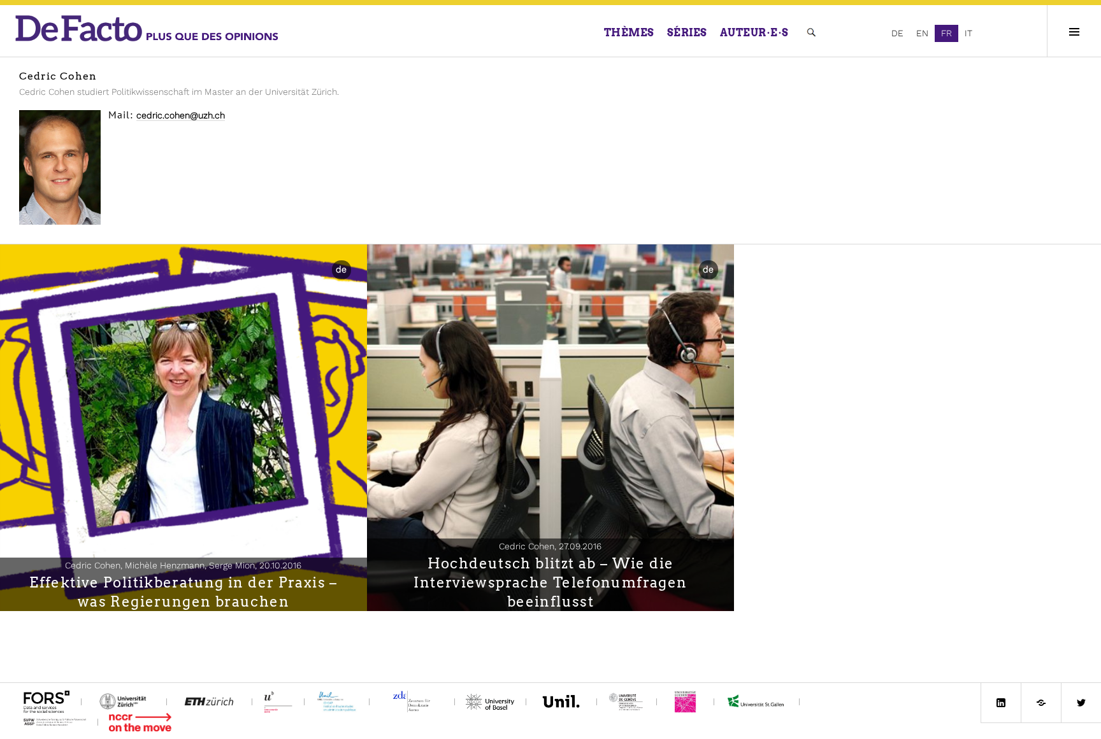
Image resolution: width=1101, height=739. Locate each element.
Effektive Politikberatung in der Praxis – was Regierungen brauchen (183, 592)
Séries (687, 33)
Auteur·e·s (754, 33)
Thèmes (629, 33)
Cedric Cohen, (550, 546)
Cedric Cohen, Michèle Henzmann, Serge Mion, (183, 565)
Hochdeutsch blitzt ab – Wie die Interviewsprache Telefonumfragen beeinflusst (550, 582)
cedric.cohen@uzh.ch (180, 115)
